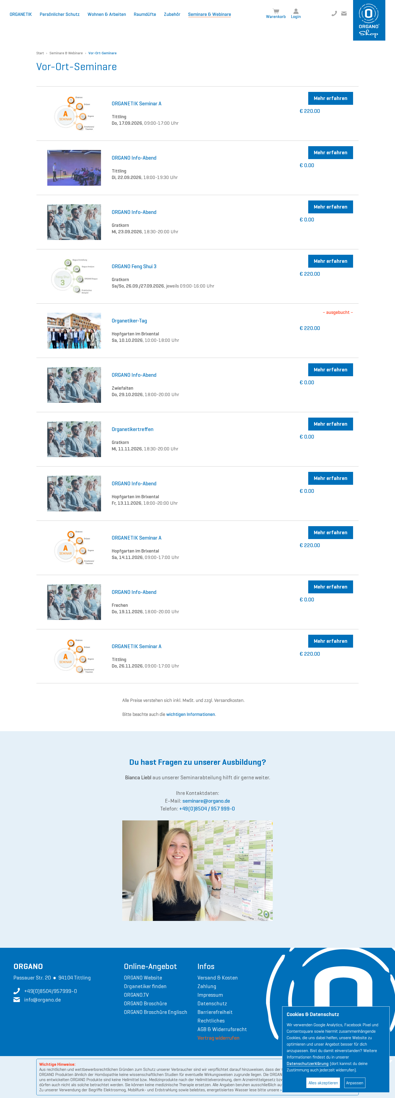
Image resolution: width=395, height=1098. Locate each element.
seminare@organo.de (206, 801)
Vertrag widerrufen (218, 1038)
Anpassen (354, 1082)
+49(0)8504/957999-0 (334, 13)
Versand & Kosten (218, 977)
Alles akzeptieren (323, 1082)
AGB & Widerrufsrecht (222, 1029)
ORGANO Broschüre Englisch (155, 1012)
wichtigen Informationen (190, 714)
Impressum (210, 995)
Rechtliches (211, 1020)
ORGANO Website (143, 977)
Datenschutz (212, 1003)
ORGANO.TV (136, 995)
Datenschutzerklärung (308, 1063)
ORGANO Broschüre (145, 1003)
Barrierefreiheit (215, 1012)
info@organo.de (344, 13)
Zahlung (207, 986)
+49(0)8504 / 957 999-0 (207, 808)
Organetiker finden (145, 986)
